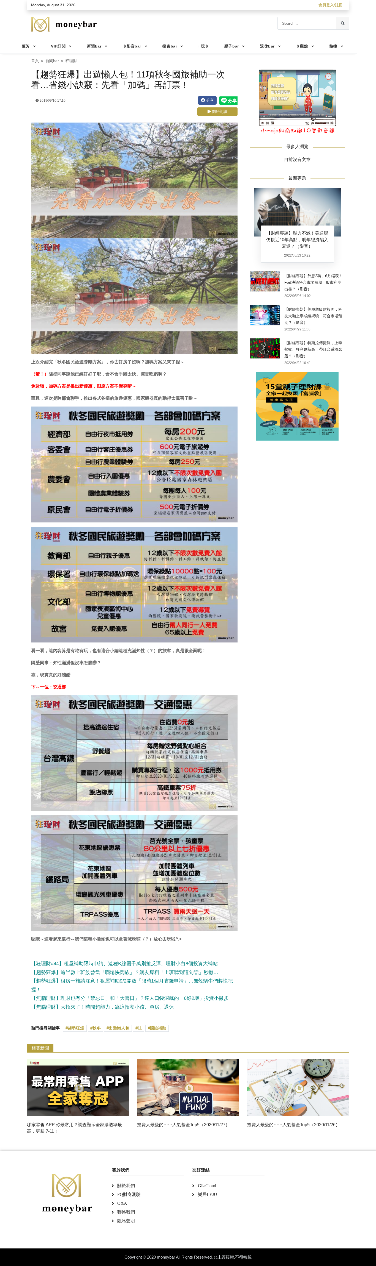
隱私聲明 (126, 1220)
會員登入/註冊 (330, 5)
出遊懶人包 (119, 1028)
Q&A (122, 1203)
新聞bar (94, 46)
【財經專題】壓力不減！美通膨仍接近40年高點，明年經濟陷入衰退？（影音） (297, 240)
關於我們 (126, 1185)
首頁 (35, 61)
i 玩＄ (203, 46)
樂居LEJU (207, 1194)
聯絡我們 (126, 1212)
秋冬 (96, 1028)
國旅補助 (158, 1028)
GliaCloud (207, 1185)
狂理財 (71, 61)
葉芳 (26, 46)
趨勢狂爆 (76, 1028)
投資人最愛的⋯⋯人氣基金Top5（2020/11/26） (293, 1124)
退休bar (267, 46)
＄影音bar (132, 46)
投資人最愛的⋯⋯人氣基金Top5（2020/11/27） (183, 1124)
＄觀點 (302, 46)
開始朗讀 (219, 111)
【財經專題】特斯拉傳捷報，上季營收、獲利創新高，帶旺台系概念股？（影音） (313, 349)
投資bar (169, 46)
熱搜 (333, 46)
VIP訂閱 (58, 46)
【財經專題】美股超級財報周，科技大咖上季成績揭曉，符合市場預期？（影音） (313, 316)
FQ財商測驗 (129, 1194)
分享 (209, 100)
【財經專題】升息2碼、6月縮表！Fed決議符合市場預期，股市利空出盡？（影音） (313, 282)
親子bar (231, 46)
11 (140, 1028)
